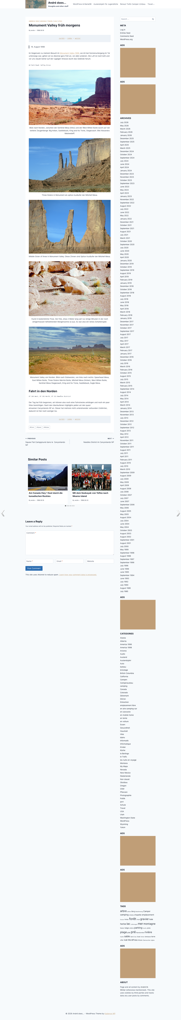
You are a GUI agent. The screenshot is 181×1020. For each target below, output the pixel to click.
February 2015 (126, 386)
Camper (146, 911)
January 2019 (126, 283)
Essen (122, 725)
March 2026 (125, 129)
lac (128, 923)
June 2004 (124, 524)
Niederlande (125, 776)
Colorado (124, 693)
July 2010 (124, 466)
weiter (78, 38)
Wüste (46, 427)
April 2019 (124, 277)
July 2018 (124, 299)
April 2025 (124, 145)
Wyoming (124, 824)
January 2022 (126, 219)
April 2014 (124, 402)
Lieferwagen (134, 924)
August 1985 (125, 588)
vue (125, 940)
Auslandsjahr (125, 660)
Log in (122, 30)
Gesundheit (125, 728)
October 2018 (126, 289)
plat (128, 932)
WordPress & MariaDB (82, 4)
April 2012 (124, 437)
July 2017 (124, 338)
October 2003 (126, 530)
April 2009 (124, 485)
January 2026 (126, 135)
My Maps (124, 766)
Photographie (125, 795)
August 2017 (125, 334)
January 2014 (126, 408)
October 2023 (126, 180)
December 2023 (127, 174)
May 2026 (124, 126)
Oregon (123, 786)
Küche (122, 750)
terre (153, 936)
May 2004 (124, 527)
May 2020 (124, 254)
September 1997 (127, 559)
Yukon (122, 827)
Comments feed (127, 36)
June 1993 (124, 578)
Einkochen (124, 702)
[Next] (108, 484)
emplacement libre (128, 705)
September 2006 (127, 505)
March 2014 (125, 405)
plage (123, 932)
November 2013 (127, 415)
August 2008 (125, 489)
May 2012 (124, 434)
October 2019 (126, 267)
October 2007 (126, 495)
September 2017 (127, 331)
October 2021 (126, 225)
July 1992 (124, 582)
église (152, 940)
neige (127, 928)
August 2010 (125, 463)
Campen (123, 680)
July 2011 (124, 453)
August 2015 (125, 376)
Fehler (127, 919)
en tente (123, 718)
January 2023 (126, 196)
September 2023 (127, 183)
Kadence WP (110, 1014)
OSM (122, 789)
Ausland (123, 657)
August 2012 (125, 431)
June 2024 (124, 164)
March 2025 (125, 148)
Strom (142, 936)
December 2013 (127, 411)
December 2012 (126, 421)
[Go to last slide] (31, 484)
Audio (122, 654)
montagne (149, 923)
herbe (123, 924)
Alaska (123, 638)
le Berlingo (124, 754)
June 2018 (124, 302)
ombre (131, 928)
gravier (144, 919)
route (122, 936)
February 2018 (126, 315)
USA (55, 21)
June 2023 (124, 187)
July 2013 (124, 418)
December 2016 (127, 357)
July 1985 (124, 591)
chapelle (137, 915)
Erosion (122, 919)
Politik (122, 798)
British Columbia (127, 673)
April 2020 (124, 257)
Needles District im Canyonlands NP (98, 440)
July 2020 (124, 248)
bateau (123, 667)
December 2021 (126, 222)
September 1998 (127, 553)
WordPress (124, 821)
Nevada (123, 770)
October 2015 (126, 373)
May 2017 (124, 341)
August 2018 (125, 296)
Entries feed (125, 33)
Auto (122, 664)
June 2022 (124, 212)
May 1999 (124, 550)
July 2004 (124, 521)
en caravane (125, 712)
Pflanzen (123, 792)
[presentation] (48, 477)
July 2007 (124, 498)
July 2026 (124, 122)
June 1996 (124, 569)
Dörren (123, 699)
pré (133, 932)
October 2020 (126, 241)
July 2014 (124, 395)
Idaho (122, 737)
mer (140, 923)
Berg (133, 911)
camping (123, 686)
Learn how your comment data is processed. (78, 575)
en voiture (124, 721)
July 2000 (124, 546)
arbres (129, 911)
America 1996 (126, 644)
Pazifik (144, 928)
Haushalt (124, 731)
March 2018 (125, 312)
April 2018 (124, 309)
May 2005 (124, 514)
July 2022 (124, 209)
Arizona (43, 21)
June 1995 (124, 572)
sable (127, 936)
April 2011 (124, 456)
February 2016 (126, 370)
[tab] (65, 505)
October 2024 (126, 154)
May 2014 (124, 399)
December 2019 (127, 264)
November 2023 (127, 177)
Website (90, 561)
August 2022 (125, 206)
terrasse (148, 936)
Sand (39, 427)
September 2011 (127, 447)
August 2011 (125, 450)
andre (33, 30)
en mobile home (127, 715)
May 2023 (124, 190)
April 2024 (124, 167)
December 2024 (127, 151)
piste (148, 928)
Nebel (122, 928)
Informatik (124, 741)
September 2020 (127, 244)
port (122, 802)
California (124, 676)
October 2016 (126, 360)
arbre (123, 911)
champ (131, 915)
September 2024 (127, 158)
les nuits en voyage (128, 760)
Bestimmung (139, 911)
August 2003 (125, 533)
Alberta (123, 641)
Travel (50, 21)
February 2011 (126, 460)
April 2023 (124, 193)
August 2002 (125, 537)
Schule (123, 805)
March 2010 (125, 469)
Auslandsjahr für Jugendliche (106, 4)
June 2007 (124, 501)
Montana (124, 763)
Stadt (138, 936)
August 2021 (125, 232)
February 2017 (126, 350)
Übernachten (147, 940)
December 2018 (126, 286)
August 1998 (125, 556)
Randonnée (140, 932)
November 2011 (126, 440)
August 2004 (125, 517)
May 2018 (124, 305)
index (69, 38)
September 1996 (127, 562)
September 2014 (127, 389)
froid (138, 919)
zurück (62, 38)
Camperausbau (126, 683)
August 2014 (125, 392)
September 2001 (127, 540)
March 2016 (125, 366)
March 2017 (125, 347)
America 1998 (34, 21)
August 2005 (125, 511)
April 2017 (124, 344)
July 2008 (124, 492)
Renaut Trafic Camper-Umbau (132, 4)
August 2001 (125, 543)
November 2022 (127, 199)
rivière (148, 932)
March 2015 (125, 383)
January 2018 (125, 318)
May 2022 (124, 215)
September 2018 (127, 293)
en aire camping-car (128, 709)
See (135, 936)
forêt (132, 919)
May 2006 (124, 508)
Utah (60, 21)
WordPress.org (126, 39)
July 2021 (124, 235)
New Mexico (125, 773)
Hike (122, 734)
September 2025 (127, 142)
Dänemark (124, 696)
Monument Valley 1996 (69, 53)
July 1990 (124, 585)
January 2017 (125, 354)
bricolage (124, 670)
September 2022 (127, 203)
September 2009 (127, 472)
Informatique (125, 744)
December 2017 (126, 322)
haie (151, 919)
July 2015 (124, 379)
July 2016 (124, 363)
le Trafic (123, 757)
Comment (31, 533)
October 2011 (125, 444)
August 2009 (125, 476)
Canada (123, 689)
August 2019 (125, 273)
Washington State (127, 818)
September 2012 (127, 428)
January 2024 (126, 171)
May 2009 (124, 482)
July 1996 (124, 566)
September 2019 (127, 270)
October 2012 (126, 424)
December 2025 (127, 138)
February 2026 (126, 132)
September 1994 (127, 575)
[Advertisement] (137, 62)
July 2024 (124, 161)
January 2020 (126, 261)
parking (138, 927)
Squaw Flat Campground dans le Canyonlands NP (45, 442)
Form (32, 427)
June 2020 (124, 251)
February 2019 (126, 280)
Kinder (123, 747)
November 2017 (127, 325)
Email (60, 561)
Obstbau (123, 782)
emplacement (148, 915)
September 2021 (127, 228)
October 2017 (126, 328)
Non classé (124, 779)
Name (29, 561)
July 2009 (124, 479)
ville (121, 940)
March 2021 (125, 238)
